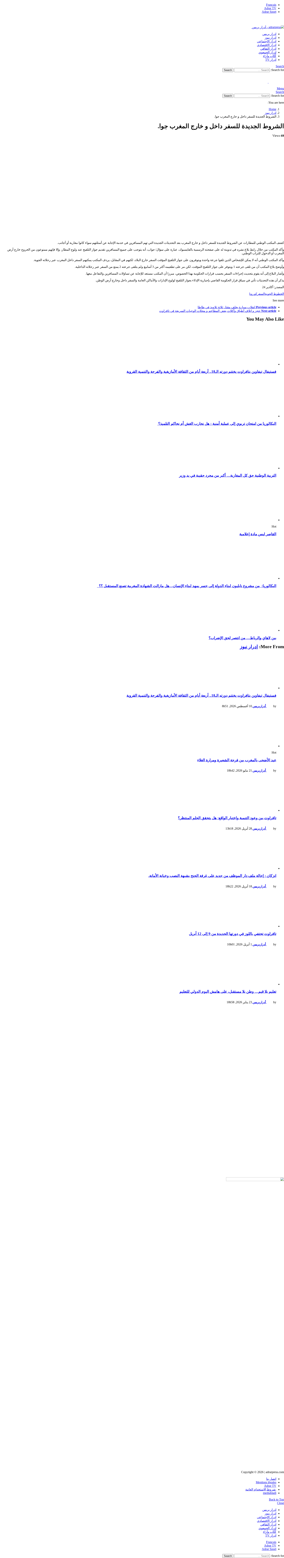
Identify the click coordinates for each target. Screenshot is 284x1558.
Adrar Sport (269, 11)
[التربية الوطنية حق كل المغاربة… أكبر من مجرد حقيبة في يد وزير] (138, 449)
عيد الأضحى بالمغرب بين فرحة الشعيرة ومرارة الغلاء (236, 760)
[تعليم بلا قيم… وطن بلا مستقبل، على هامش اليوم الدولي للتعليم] (138, 967)
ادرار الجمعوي (267, 52)
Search (228, 70)
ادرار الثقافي (268, 48)
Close (280, 1503)
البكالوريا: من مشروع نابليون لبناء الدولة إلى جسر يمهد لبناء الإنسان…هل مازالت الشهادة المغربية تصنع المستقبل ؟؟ (186, 586)
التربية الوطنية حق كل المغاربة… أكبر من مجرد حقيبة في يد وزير (227, 475)
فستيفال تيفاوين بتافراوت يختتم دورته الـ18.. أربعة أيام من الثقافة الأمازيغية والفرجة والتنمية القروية (201, 372)
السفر (261, 293)
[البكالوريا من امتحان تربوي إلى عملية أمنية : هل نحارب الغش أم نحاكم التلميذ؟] (138, 397)
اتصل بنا (271, 1478)
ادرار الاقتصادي (266, 45)
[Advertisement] (168, 1034)
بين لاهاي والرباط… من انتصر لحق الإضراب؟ (242, 638)
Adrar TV (270, 8)
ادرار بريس (269, 34)
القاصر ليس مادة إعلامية (257, 534)
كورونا (253, 293)
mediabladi (269, 1493)
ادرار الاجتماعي (266, 41)
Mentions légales (266, 1482)
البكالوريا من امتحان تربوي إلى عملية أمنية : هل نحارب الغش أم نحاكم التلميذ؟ (216, 424)
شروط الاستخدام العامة (260, 1489)
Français (271, 4)
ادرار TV (270, 59)
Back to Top (276, 1499)
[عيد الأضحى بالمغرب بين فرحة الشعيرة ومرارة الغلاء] (138, 729)
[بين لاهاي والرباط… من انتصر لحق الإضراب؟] (138, 612)
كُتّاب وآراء (269, 56)
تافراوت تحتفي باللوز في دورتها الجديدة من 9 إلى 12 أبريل (232, 934)
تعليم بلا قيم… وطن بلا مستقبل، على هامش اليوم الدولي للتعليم (227, 991)
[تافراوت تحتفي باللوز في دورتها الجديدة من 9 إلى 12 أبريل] (138, 909)
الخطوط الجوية (274, 293)
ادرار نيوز (270, 37)
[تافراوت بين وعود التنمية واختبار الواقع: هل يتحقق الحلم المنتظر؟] (138, 793)
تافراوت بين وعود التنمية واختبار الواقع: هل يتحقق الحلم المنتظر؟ (227, 818)
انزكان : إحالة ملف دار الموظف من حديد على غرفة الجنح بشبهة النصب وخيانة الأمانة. (212, 876)
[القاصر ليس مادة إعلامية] (138, 501)
